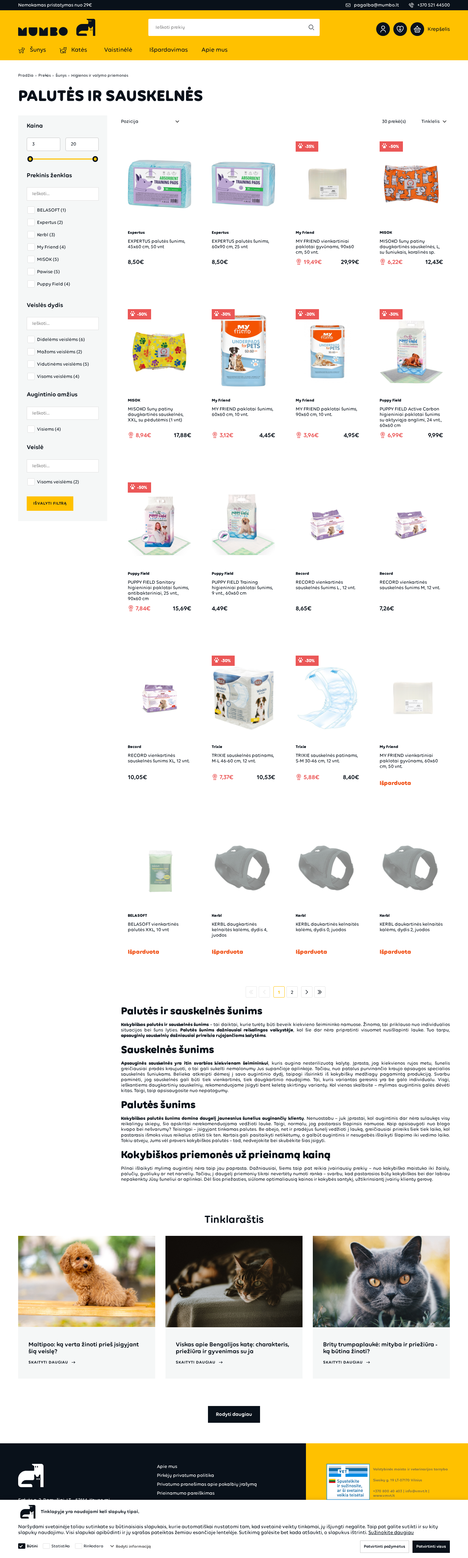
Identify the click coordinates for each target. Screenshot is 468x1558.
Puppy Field (53, 284)
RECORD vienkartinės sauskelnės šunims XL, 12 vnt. (159, 758)
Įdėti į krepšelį (163, 281)
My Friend (51, 247)
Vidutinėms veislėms (63, 364)
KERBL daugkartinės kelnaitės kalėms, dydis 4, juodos (240, 929)
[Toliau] (306, 992)
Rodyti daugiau (234, 1414)
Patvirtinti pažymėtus (384, 1546)
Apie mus (167, 1466)
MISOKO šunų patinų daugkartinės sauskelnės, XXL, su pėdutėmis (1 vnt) (156, 414)
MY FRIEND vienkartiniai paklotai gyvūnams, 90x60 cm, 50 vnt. (325, 246)
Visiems (49, 429)
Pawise (48, 272)
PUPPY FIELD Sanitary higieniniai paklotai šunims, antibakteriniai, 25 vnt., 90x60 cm (158, 590)
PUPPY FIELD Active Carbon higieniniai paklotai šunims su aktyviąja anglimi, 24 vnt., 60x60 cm (411, 417)
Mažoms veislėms (59, 352)
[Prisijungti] (383, 29)
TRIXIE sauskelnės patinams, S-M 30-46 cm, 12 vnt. (327, 758)
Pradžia (26, 75)
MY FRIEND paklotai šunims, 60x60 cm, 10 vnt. (242, 411)
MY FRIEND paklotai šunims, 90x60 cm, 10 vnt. (326, 411)
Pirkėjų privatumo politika (185, 1475)
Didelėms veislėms (61, 339)
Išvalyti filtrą (50, 503)
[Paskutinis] (319, 992)
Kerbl (46, 235)
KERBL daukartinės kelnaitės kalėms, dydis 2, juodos (411, 927)
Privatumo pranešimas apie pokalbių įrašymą (207, 1484)
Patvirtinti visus (431, 1546)
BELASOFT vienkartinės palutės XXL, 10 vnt (153, 927)
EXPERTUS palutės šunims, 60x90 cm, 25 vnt (240, 244)
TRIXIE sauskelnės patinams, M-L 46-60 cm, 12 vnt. (243, 758)
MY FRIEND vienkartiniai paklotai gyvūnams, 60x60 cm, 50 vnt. (409, 760)
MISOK (48, 259)
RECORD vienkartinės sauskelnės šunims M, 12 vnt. (410, 585)
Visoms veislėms (58, 376)
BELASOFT (51, 210)
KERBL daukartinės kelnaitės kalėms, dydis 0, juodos (327, 927)
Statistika (60, 1546)
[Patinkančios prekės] (400, 29)
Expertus (50, 222)
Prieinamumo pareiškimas (185, 1493)
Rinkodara (93, 1546)
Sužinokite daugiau (391, 1532)
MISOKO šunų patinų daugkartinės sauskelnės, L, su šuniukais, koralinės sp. (410, 246)
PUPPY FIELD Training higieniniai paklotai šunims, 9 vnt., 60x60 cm (242, 587)
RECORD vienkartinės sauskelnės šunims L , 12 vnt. (326, 585)
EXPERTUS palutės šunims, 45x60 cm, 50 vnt (156, 244)
